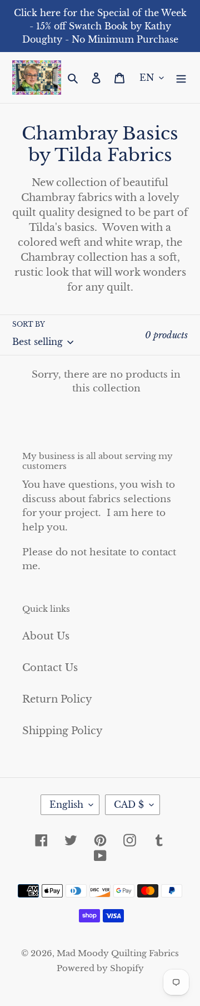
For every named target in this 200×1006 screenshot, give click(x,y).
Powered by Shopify (100, 968)
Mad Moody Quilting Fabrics (118, 953)
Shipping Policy (62, 731)
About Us (45, 636)
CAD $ (129, 804)
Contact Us (50, 668)
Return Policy (57, 699)
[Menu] (181, 78)
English (66, 804)
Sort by (28, 324)
